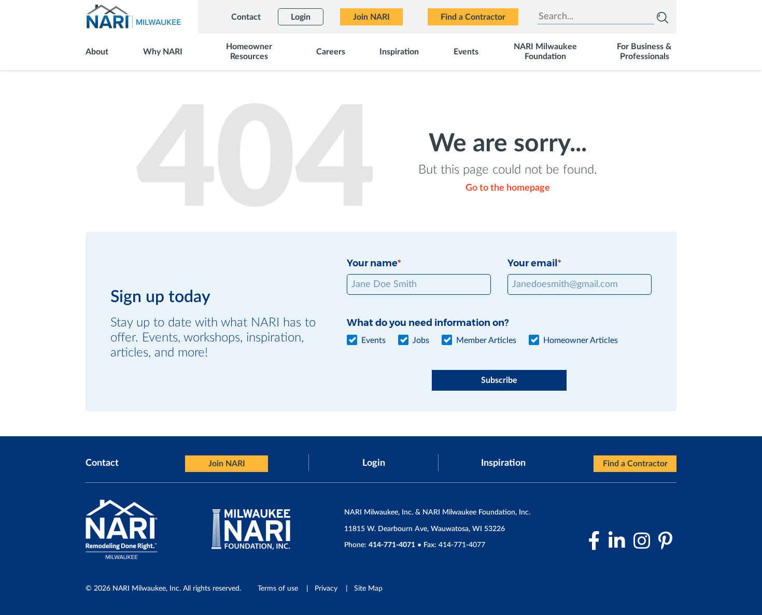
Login (373, 463)
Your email (532, 263)
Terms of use (278, 588)
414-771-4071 (392, 545)
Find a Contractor (635, 464)
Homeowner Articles (580, 340)
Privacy (326, 588)
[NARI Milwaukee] (133, 16)
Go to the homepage (507, 188)
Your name (372, 263)
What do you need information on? (428, 322)
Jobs (421, 340)
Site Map (368, 588)
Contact (102, 463)
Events (373, 340)
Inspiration (503, 463)
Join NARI (226, 464)
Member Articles (486, 340)
